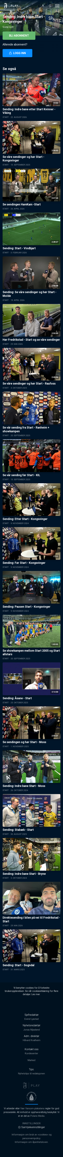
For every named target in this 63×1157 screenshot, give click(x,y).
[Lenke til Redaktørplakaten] (31, 1096)
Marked (31, 1060)
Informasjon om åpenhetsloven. (31, 1142)
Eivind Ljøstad (31, 1019)
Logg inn (19, 53)
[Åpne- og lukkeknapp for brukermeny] (43, 5)
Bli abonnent (19, 35)
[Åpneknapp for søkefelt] (50, 5)
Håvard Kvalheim (31, 1040)
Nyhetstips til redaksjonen (31, 1073)
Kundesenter (31, 1053)
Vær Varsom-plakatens (32, 1108)
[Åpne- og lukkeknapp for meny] (57, 5)
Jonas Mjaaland (31, 1029)
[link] (11, 6)
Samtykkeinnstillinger (33, 1127)
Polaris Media (37, 1116)
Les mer (36, 994)
